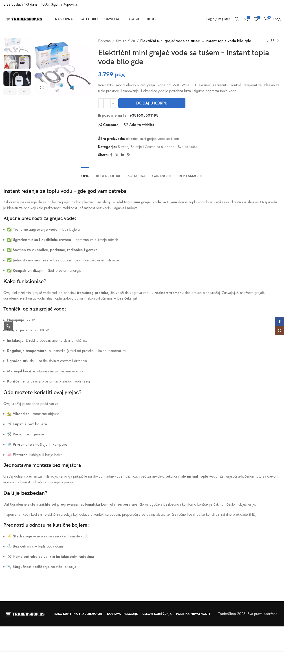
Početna (104, 40)
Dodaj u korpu (151, 103)
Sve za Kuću (125, 40)
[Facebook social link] (111, 155)
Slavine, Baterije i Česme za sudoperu (147, 146)
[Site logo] (23, 18)
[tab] (85, 174)
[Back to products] (272, 41)
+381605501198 (144, 115)
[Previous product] (267, 41)
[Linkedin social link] (122, 155)
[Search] (236, 19)
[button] (10, 91)
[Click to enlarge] (42, 87)
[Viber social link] (128, 155)
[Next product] (278, 41)
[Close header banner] (278, 4)
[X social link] (117, 155)
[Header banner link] (142, 4)
